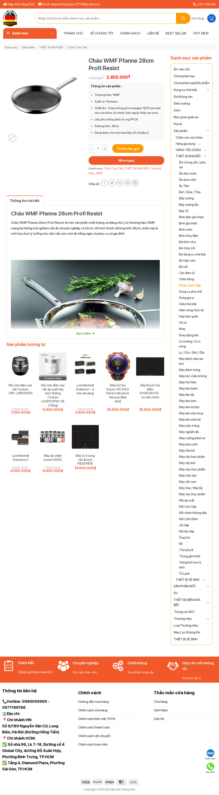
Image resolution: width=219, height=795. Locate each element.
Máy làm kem (187, 401)
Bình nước (186, 229)
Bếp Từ (183, 211)
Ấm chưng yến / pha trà (192, 164)
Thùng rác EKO (184, 612)
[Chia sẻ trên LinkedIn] (135, 182)
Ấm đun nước (188, 173)
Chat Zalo (210, 758)
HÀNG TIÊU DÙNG (188, 150)
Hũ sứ (183, 322)
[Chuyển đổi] (208, 89)
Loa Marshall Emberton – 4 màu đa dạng (85, 389)
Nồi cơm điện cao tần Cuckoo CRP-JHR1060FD (21, 389)
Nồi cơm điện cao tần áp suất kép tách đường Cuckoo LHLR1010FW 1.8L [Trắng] (53, 395)
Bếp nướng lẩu (188, 204)
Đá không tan (183, 97)
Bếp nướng (186, 198)
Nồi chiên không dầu (193, 513)
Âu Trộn (184, 186)
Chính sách (130, 33)
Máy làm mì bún (189, 407)
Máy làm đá (186, 394)
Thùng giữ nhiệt (189, 556)
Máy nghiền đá (189, 432)
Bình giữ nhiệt (188, 223)
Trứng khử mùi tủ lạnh (190, 565)
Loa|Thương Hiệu (186, 625)
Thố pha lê (186, 550)
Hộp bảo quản (188, 316)
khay (182, 329)
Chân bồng (186, 279)
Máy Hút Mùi (187, 382)
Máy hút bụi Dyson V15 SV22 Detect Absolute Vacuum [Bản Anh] (117, 393)
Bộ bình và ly (187, 242)
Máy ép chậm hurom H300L (53, 457)
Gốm (177, 110)
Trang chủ (73, 33)
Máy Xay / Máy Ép (191, 488)
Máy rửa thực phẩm (192, 456)
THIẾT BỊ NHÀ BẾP (51, 47)
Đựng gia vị (186, 298)
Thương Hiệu (183, 619)
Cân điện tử (187, 273)
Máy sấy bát (187, 463)
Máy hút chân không (193, 376)
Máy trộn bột (188, 475)
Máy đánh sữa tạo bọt (191, 361)
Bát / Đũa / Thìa (190, 192)
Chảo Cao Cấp (77, 47)
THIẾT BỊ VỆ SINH (188, 579)
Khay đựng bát (189, 335)
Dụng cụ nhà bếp (185, 90)
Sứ (176, 593)
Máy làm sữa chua (191, 413)
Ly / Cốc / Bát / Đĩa (191, 352)
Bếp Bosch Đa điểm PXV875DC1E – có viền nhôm (150, 391)
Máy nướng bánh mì (192, 438)
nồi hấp (184, 525)
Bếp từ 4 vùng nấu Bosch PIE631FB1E (85, 459)
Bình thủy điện (188, 235)
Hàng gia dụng (185, 143)
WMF (99, 173)
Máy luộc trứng (189, 425)
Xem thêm (83, 333)
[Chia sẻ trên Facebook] (104, 182)
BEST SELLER (176, 33)
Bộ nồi (183, 266)
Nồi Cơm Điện (188, 519)
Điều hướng (182, 103)
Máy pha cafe (188, 444)
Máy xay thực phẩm (192, 494)
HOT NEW (201, 33)
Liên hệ (153, 33)
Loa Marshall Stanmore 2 (20, 457)
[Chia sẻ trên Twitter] (112, 182)
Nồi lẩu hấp (186, 531)
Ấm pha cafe (187, 179)
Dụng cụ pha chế (190, 291)
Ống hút (184, 537)
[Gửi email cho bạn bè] (119, 182)
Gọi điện (210, 772)
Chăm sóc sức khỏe (189, 137)
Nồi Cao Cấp (187, 506)
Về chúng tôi (101, 33)
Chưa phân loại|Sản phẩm (192, 83)
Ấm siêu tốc (182, 69)
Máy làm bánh (188, 388)
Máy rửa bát (187, 450)
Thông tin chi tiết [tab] (25, 201)
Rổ (181, 544)
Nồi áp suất (187, 500)
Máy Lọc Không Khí (187, 632)
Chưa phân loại (184, 76)
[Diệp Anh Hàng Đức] (16, 18)
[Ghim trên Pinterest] (127, 182)
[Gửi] (183, 18)
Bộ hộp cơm (187, 260)
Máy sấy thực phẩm (192, 469)
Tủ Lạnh (184, 573)
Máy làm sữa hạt (190, 419)
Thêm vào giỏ (128, 149)
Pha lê (178, 124)
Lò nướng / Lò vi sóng (189, 344)
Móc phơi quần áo (186, 117)
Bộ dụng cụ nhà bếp (192, 254)
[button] (203, 18)
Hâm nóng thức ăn (191, 310)
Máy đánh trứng (189, 370)
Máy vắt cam (187, 482)
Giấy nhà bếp (188, 304)
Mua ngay (126, 160)
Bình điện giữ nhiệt (191, 217)
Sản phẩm (28, 47)
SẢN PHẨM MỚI (184, 586)
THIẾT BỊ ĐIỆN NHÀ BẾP (187, 602)
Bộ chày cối (187, 248)
